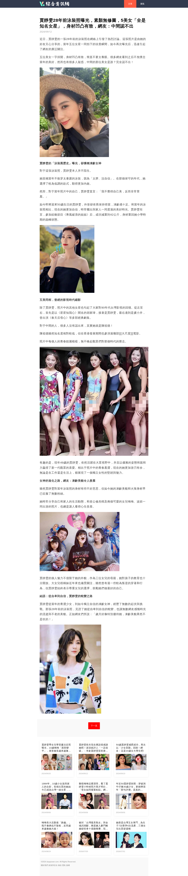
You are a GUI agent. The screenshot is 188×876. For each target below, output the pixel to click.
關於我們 (44, 865)
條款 (60, 865)
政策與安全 (53, 865)
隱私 (64, 865)
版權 (68, 865)
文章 (130, 4)
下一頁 (94, 726)
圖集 (142, 4)
